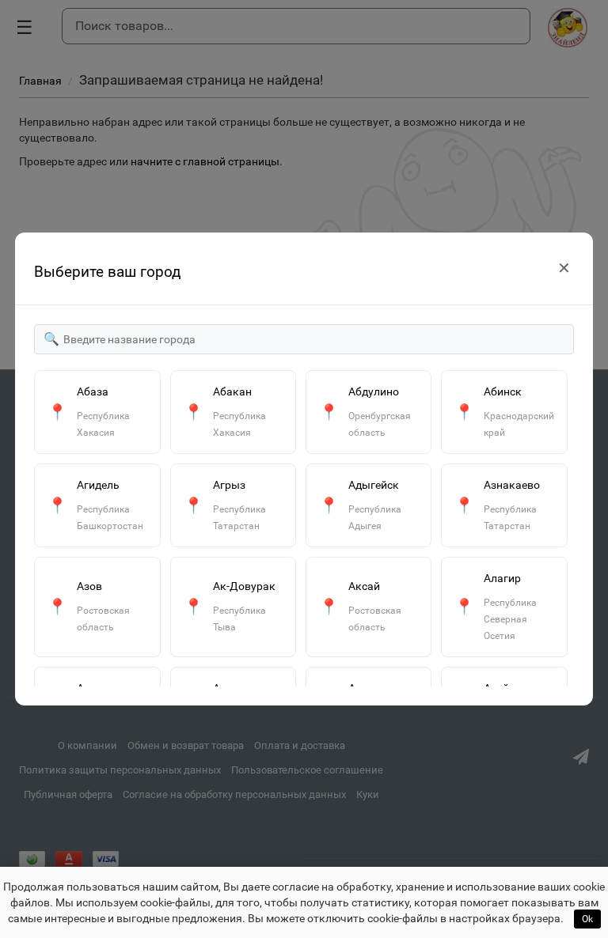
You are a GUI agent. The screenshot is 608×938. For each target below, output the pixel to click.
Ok (587, 919)
